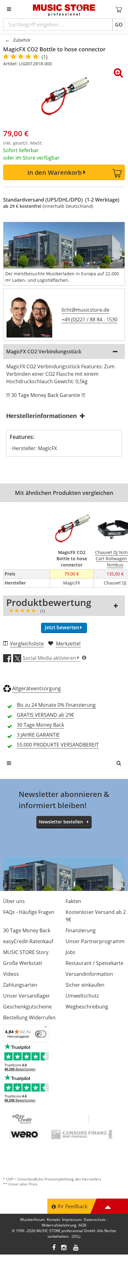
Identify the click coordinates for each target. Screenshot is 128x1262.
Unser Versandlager (26, 995)
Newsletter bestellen (61, 822)
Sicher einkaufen (85, 984)
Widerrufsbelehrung (59, 1225)
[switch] (40, 1034)
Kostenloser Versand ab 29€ (96, 916)
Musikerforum (32, 1219)
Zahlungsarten (20, 984)
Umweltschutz (82, 995)
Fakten (73, 901)
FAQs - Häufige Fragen (28, 912)
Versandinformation (89, 974)
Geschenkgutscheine (27, 1006)
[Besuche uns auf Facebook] (54, 1248)
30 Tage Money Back (26, 930)
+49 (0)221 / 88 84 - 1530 (89, 319)
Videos (11, 974)
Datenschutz (95, 1219)
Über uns (14, 901)
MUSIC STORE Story (25, 952)
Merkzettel (68, 643)
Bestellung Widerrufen (29, 1017)
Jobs (70, 952)
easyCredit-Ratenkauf (28, 941)
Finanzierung (81, 930)
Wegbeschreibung (87, 1006)
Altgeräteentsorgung (36, 688)
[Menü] (45, 1028)
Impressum (72, 1219)
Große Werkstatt (22, 963)
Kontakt (53, 1219)
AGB (82, 1225)
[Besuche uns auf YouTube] (76, 1248)
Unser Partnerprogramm (95, 941)
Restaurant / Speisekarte (94, 963)
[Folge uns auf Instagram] (64, 1248)
